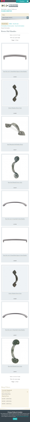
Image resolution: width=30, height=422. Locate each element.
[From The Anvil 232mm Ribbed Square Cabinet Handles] (15, 240)
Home (10, 23)
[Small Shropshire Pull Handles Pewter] (15, 129)
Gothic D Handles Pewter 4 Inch (15, 108)
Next (17, 40)
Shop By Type (16, 23)
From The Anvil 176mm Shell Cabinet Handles (15, 330)
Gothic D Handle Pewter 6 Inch (15, 293)
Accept (15, 418)
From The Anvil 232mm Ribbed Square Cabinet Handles (15, 255)
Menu (3, 15)
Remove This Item (27, 391)
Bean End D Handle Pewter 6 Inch (15, 366)
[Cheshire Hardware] (15, 5)
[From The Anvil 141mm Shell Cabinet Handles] (15, 204)
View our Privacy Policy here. (22, 416)
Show (11, 37)
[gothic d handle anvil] (15, 93)
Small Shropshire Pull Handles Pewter (15, 144)
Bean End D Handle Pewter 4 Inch (15, 182)
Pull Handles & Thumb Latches (7, 25)
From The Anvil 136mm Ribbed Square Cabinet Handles (15, 71)
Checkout (22, 1)
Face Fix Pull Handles (19, 25)
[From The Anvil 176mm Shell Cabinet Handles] (15, 315)
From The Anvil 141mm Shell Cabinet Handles (15, 219)
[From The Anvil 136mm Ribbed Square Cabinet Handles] (15, 57)
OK (27, 17)
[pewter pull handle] (15, 167)
